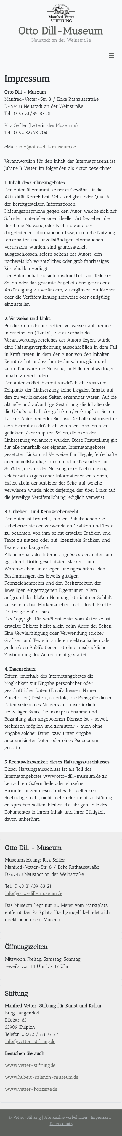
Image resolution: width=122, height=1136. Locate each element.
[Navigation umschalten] (111, 56)
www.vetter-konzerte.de (31, 1089)
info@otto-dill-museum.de (47, 147)
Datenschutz (61, 1123)
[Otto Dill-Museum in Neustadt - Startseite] (61, 13)
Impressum (101, 1117)
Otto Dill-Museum (61, 30)
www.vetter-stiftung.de (30, 1065)
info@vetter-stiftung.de (30, 1041)
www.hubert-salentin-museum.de (41, 1077)
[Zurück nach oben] (111, 1125)
